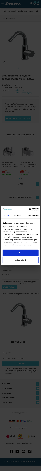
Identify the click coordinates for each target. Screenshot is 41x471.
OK (20, 253)
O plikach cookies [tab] (31, 215)
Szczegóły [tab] (17, 215)
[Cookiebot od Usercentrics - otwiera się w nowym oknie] (29, 209)
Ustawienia (19, 260)
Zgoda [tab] (6, 215)
